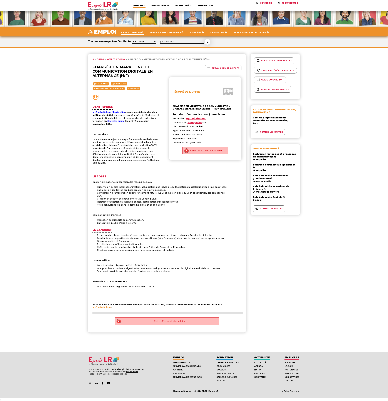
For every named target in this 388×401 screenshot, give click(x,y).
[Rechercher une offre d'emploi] (207, 42)
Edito (257, 369)
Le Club (288, 366)
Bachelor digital (115, 121)
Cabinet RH (179, 373)
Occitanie (260, 377)
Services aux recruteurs (187, 377)
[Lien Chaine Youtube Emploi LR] (108, 383)
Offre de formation (227, 362)
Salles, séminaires (226, 377)
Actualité (262, 357)
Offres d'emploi (116, 59)
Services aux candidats (187, 366)
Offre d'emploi (181, 362)
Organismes (223, 366)
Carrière (178, 369)
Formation (224, 357)
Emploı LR (291, 357)
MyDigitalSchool (101, 307)
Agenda (258, 366)
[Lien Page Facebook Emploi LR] (102, 383)
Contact (289, 380)
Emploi (101, 59)
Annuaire (259, 373)
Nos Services (291, 377)
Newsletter (291, 373)
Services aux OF (225, 373)
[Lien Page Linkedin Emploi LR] (96, 383)
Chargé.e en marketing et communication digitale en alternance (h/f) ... (168, 59)
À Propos (289, 362)
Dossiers (221, 369)
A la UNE (221, 380)
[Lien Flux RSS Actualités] (90, 383)
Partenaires (291, 369)
